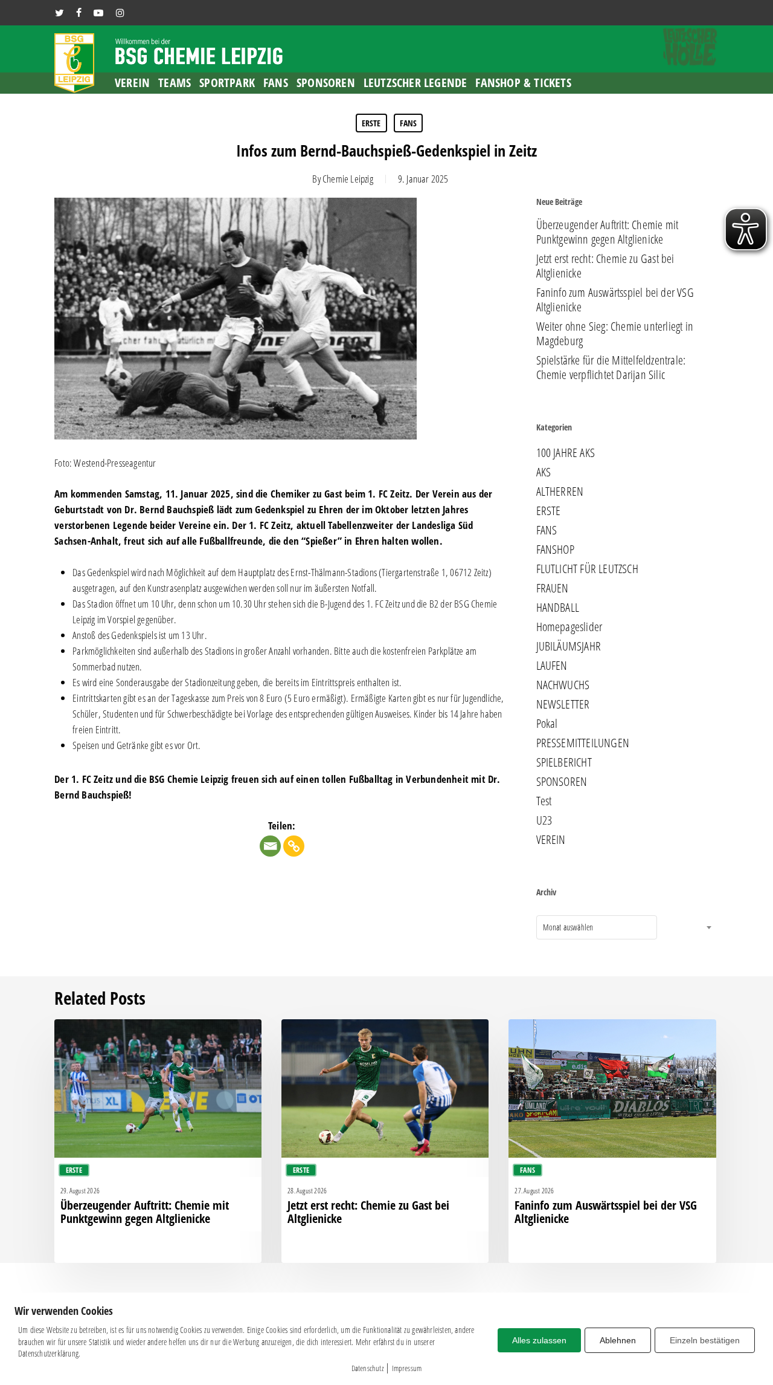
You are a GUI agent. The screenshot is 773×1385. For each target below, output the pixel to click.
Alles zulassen (539, 1340)
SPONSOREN (562, 781)
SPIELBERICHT (564, 762)
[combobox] (596, 927)
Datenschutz (367, 1368)
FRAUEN (552, 588)
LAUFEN (552, 665)
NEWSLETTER (563, 704)
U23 (544, 820)
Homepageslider (569, 627)
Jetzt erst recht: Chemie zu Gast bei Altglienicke (605, 266)
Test (544, 801)
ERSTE (371, 123)
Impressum (407, 1368)
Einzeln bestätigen (705, 1340)
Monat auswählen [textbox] (568, 927)
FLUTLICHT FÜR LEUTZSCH (587, 569)
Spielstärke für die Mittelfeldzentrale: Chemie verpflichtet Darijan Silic (611, 367)
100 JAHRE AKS (565, 453)
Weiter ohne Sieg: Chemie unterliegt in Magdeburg (615, 333)
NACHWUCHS (563, 685)
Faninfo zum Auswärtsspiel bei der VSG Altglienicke (615, 299)
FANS (408, 123)
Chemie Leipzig (347, 179)
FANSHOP (555, 549)
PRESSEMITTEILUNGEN (583, 743)
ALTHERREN (560, 491)
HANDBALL (558, 607)
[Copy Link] (293, 846)
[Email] (270, 846)
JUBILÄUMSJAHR (568, 646)
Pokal (547, 723)
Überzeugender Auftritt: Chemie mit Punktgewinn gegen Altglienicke (607, 232)
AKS (543, 472)
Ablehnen (618, 1340)
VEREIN (551, 839)
